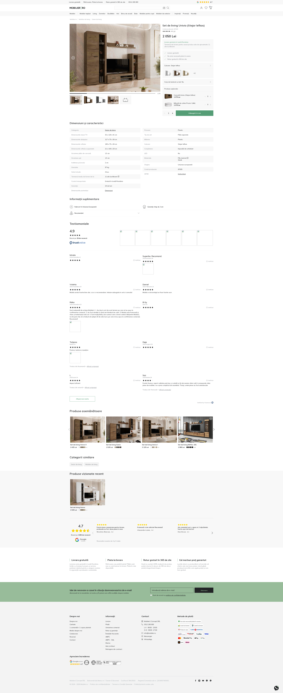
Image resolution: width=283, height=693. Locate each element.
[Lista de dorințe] (206, 7)
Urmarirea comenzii (113, 628)
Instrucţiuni (182, 174)
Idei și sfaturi (110, 646)
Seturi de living (97, 19)
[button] (201, 8)
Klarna (108, 643)
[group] (127, 238)
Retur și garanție (112, 631)
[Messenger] (208, 681)
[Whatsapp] (211, 681)
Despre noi (73, 621)
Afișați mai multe (82, 399)
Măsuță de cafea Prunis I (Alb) (184, 103)
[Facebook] (196, 681)
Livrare (108, 621)
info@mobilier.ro (150, 633)
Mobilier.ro (73, 19)
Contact (72, 640)
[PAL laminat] (187, 158)
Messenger (148, 636)
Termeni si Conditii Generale (122, 684)
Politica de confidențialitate (100, 684)
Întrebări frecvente (112, 634)
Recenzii (73, 637)
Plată (107, 624)
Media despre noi (76, 631)
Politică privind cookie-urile (144, 684)
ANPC (108, 637)
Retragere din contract (114, 649)
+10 (195, 447)
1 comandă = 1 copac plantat (80, 628)
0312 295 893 (149, 624)
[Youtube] (204, 681)
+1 (86, 447)
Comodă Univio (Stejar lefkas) (184, 95)
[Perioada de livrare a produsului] (118, 177)
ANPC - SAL (110, 640)
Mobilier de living (84, 19)
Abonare (204, 590)
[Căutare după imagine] (164, 8)
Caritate (73, 624)
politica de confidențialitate (176, 595)
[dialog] (187, 44)
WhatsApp (148, 639)
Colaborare (74, 634)
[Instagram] (200, 681)
